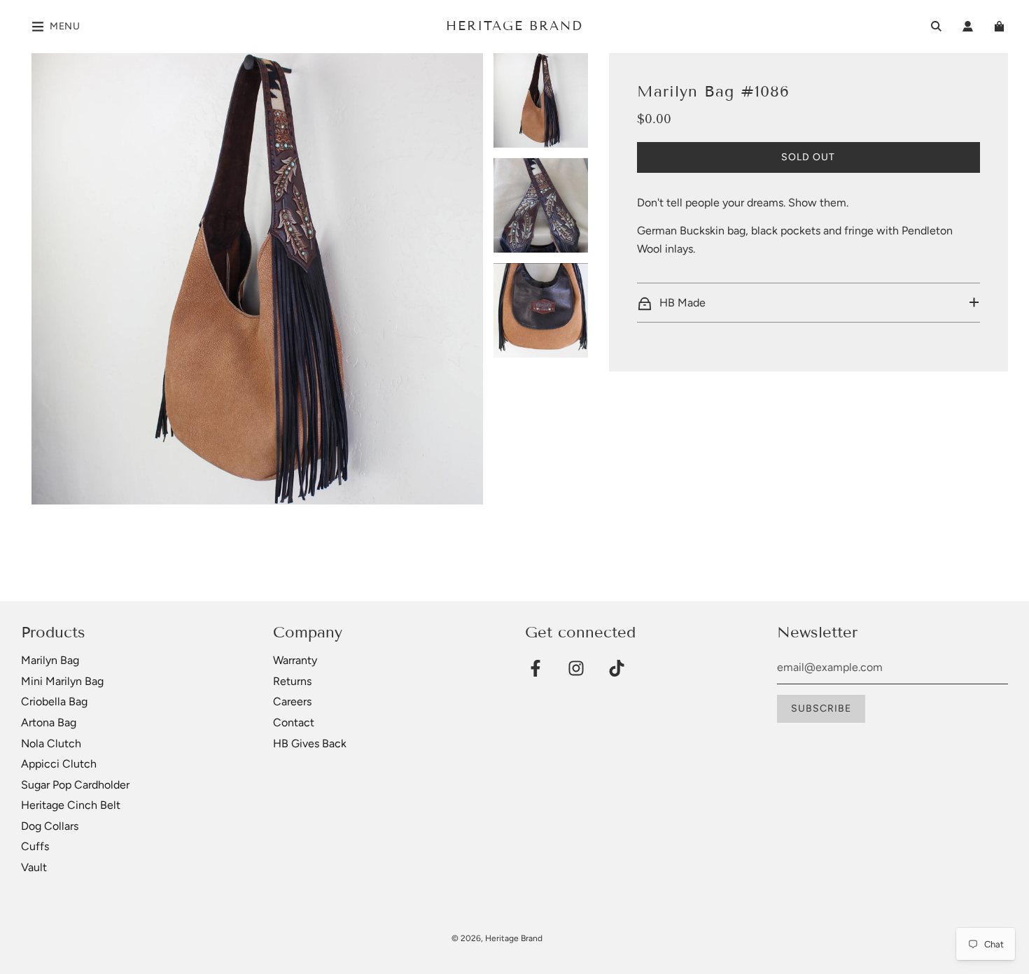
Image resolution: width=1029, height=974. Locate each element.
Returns (292, 681)
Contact (293, 722)
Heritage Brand (514, 26)
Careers (292, 701)
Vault (34, 867)
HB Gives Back (309, 743)
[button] (808, 303)
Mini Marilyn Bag (62, 681)
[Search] (936, 26)
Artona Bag (48, 722)
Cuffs (35, 846)
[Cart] (1000, 26)
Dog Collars (49, 826)
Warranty (295, 660)
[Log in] (967, 26)
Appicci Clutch (59, 763)
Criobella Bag (54, 701)
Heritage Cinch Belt (70, 805)
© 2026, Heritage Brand (496, 938)
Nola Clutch (51, 743)
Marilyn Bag (50, 660)
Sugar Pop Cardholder (75, 784)
